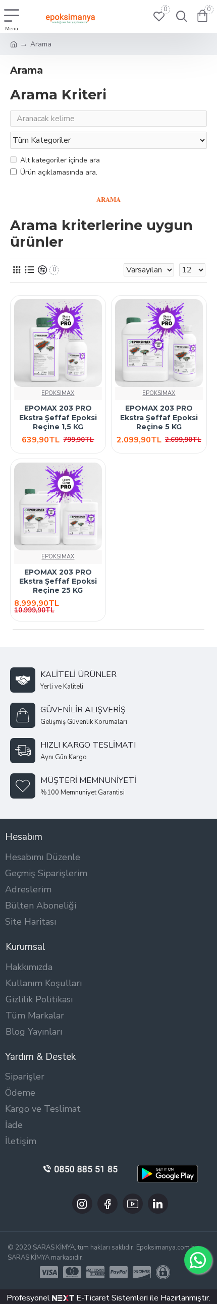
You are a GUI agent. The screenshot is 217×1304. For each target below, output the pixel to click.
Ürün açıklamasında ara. (58, 172)
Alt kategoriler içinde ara (60, 160)
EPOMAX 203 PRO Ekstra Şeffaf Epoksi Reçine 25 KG (58, 581)
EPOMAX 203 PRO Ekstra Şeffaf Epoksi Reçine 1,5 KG (58, 417)
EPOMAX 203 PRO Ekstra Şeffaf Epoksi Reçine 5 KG (159, 417)
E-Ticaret (92, 1297)
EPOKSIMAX (57, 393)
